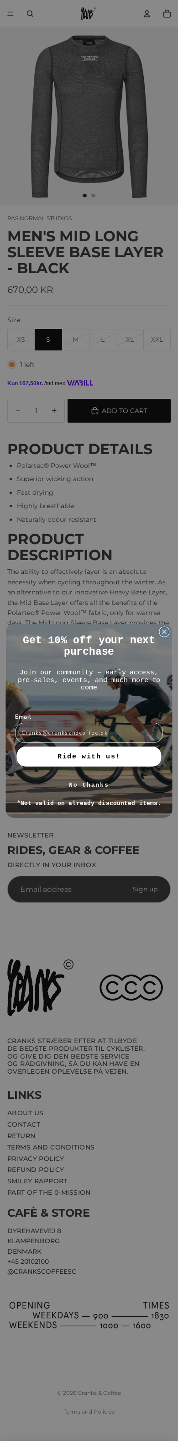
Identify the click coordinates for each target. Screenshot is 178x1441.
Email (23, 716)
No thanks (89, 785)
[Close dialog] (164, 631)
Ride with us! (89, 756)
